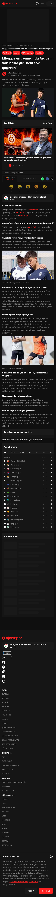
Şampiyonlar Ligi (8, 727)
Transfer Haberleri (10, 744)
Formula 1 (6, 837)
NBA (3, 757)
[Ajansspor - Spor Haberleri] (9, 3)
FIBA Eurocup (7, 769)
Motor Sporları (8, 807)
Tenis (4, 824)
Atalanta (16, 53)
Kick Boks (6, 820)
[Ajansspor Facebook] (3, 662)
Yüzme (4, 828)
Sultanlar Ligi (8, 790)
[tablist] (28, 452)
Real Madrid (7, 53)
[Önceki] (6, 165)
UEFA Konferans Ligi (10, 736)
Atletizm (5, 812)
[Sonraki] (50, 165)
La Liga (5, 719)
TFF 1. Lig (5, 698)
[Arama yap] (37, 3)
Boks (4, 816)
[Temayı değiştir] (50, 3)
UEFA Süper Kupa (27, 53)
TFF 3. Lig (5, 706)
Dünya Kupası (7, 748)
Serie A (5, 723)
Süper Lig (6, 694)
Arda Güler (39, 53)
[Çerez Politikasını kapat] (51, 856)
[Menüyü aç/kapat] (42, 3)
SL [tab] (5, 452)
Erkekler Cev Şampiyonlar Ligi (14, 782)
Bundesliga (6, 711)
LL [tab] (37, 452)
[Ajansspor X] (3, 667)
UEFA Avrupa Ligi (8, 731)
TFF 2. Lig (5, 702)
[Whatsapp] (42, 178)
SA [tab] (44, 452)
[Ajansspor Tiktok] (3, 676)
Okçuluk (5, 841)
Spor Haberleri (7, 45)
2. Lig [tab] (22, 452)
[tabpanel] (28, 492)
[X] (51, 178)
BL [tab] (51, 452)
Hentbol (5, 799)
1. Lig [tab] (13, 452)
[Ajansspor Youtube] (3, 681)
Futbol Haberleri (23, 45)
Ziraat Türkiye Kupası (10, 740)
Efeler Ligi (6, 786)
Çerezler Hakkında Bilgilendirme (24, 881)
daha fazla (47, 123)
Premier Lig (6, 715)
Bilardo (5, 832)
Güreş (4, 803)
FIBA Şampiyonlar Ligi (10, 765)
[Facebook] (47, 178)
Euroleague (7, 761)
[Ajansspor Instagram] (3, 671)
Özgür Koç (17, 73)
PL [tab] (30, 452)
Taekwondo (7, 845)
